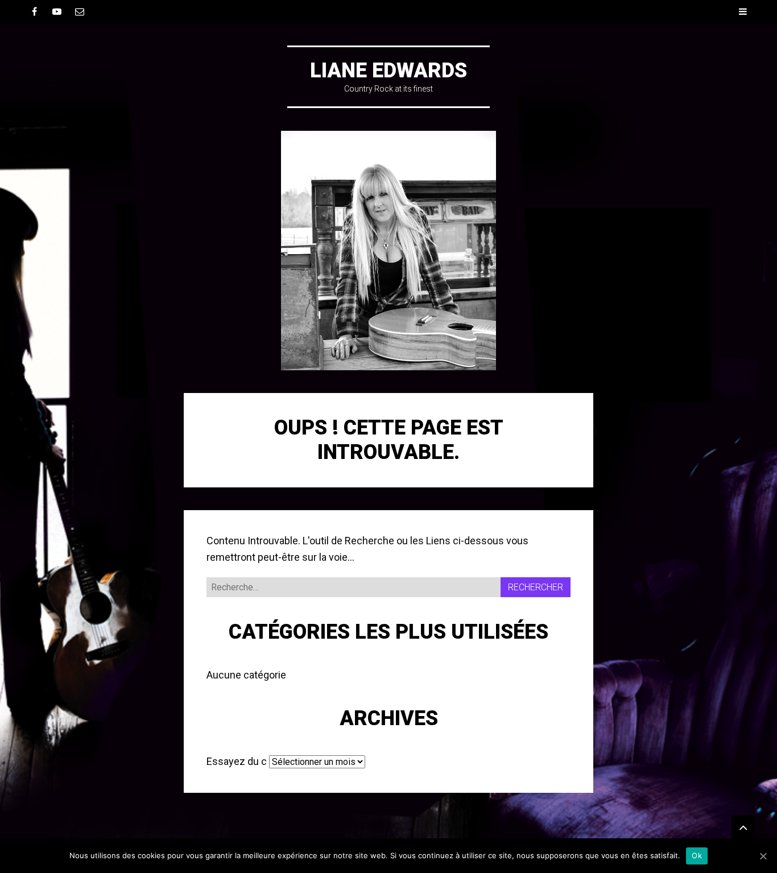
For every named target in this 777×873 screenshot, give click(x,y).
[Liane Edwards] (388, 250)
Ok (697, 855)
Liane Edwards (388, 70)
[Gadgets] (742, 827)
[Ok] (762, 856)
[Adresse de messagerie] (79, 11)
